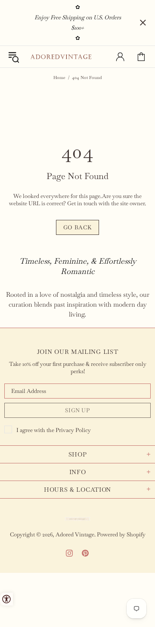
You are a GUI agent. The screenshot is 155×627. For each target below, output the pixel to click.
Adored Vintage (61, 57)
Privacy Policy (73, 430)
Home (59, 77)
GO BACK (77, 227)
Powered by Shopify (121, 534)
